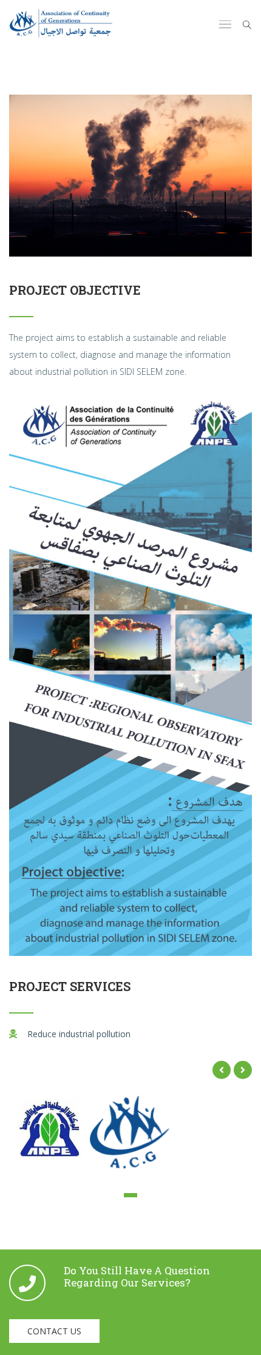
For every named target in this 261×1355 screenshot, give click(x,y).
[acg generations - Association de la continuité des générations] (61, 25)
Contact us (54, 1331)
